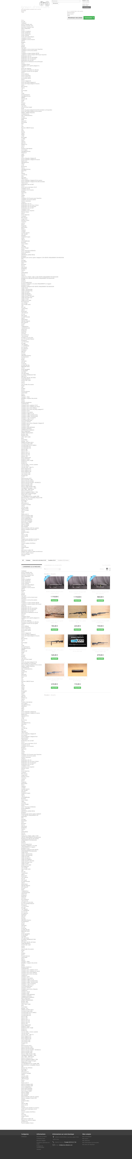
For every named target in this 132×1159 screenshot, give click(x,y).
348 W (23, 318)
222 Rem (23, 333)
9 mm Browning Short (26, 420)
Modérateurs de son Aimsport (28, 58)
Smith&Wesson (25, 114)
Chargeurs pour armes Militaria (29, 408)
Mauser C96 (24, 456)
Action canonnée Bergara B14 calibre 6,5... (77, 592)
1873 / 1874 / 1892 (25, 437)
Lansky (23, 223)
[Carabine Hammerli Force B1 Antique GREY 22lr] (100, 640)
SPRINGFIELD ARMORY (27, 430)
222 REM (23, 372)
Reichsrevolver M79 (26, 478)
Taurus (23, 87)
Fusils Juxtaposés (25, 32)
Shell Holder (24, 392)
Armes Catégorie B (26, 81)
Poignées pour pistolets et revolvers (30, 539)
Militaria (23, 395)
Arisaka (23, 530)
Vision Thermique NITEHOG (28, 250)
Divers (23, 30)
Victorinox (23, 221)
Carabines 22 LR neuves (27, 190)
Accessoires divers (26, 78)
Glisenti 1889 (24, 535)
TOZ (22, 548)
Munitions (23, 256)
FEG (22, 123)
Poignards (23, 225)
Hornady (23, 260)
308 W (23, 310)
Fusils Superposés (26, 34)
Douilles (23, 388)
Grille (107, 570)
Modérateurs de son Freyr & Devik (30, 205)
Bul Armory (24, 166)
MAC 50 (23, 143)
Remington (24, 261)
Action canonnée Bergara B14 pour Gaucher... (100, 592)
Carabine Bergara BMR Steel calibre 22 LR (54, 679)
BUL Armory (24, 86)
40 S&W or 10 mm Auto (27, 337)
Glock (22, 85)
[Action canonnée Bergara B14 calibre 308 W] (54, 582)
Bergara (23, 42)
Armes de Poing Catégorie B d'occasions (31, 111)
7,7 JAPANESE (25, 346)
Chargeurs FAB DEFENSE (28, 427)
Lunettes (23, 231)
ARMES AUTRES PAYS (27, 442)
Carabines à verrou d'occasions (29, 50)
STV (22, 271)
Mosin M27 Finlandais (26, 521)
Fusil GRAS (24, 439)
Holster (23, 401)
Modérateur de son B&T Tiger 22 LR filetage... (77, 679)
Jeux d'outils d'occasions (27, 384)
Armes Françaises (26, 75)
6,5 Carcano (24, 347)
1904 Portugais (25, 510)
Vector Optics (24, 243)
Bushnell (23, 242)
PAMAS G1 (24, 144)
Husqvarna (24, 118)
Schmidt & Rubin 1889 (26, 443)
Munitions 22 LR (25, 285)
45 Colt (23, 314)
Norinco (23, 541)
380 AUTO (24, 376)
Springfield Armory (25, 96)
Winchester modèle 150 (27, 550)
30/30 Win (23, 332)
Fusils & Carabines (26, 31)
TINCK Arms (24, 179)
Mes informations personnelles (90, 1142)
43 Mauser (24, 350)
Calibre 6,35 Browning (26, 290)
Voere (22, 544)
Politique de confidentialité (40, 1146)
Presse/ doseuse (25, 391)
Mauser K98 (24, 450)
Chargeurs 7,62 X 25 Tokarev (28, 417)
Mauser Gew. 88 (25, 453)
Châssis (23, 52)
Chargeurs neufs (25, 410)
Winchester (24, 267)
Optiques (23, 230)
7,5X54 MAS (24, 308)
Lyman (23, 381)
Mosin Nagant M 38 (26, 471)
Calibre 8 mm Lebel (26, 300)
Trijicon (23, 239)
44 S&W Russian (25, 317)
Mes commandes (86, 1136)
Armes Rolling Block (26, 518)
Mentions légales (41, 1140)
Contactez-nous (41, 1138)
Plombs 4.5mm (25, 212)
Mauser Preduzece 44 (26, 490)
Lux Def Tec (24, 174)
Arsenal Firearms (25, 94)
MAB (22, 119)
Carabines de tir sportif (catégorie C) (30, 65)
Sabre (22, 245)
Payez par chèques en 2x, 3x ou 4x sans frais (77, 650)
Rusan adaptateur (25, 252)
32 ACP (23, 323)
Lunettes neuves (25, 232)
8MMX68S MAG (25, 366)
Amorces (23, 253)
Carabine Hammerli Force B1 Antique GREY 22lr (100, 650)
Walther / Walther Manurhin (28, 112)
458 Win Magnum (25, 321)
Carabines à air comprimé (27, 210)
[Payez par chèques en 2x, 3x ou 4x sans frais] (77, 640)
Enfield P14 (24, 463)
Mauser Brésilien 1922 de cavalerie (30, 528)
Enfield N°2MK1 (25, 532)
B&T (22, 172)
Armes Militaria (25, 74)
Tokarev (23, 141)
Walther (23, 97)
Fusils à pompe (25, 35)
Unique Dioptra (25, 547)
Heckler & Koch (25, 220)
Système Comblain (26, 504)
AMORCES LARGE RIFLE (28, 254)
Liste (110, 570)
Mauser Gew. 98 (25, 455)
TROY (23, 67)
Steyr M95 (24, 501)
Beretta (23, 104)
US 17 (22, 477)
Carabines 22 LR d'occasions (28, 199)
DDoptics (23, 235)
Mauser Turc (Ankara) (26, 499)
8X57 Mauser (24, 322)
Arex (22, 101)
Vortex (23, 238)
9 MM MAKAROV (25, 379)
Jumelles (23, 246)
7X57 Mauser (24, 312)
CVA (22, 43)
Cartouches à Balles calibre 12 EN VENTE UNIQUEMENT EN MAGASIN (39, 277)
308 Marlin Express (26, 355)
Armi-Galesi (24, 150)
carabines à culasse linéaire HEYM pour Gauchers (34, 54)
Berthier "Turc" (24, 441)
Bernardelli (24, 137)
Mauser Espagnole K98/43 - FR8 (29, 492)
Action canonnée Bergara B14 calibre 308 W (54, 592)
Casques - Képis (25, 397)
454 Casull (24, 315)
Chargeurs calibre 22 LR (27, 419)
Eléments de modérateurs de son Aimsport (32, 61)
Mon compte (86, 1134)
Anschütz (23, 546)
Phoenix (23, 103)
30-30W (23, 279)
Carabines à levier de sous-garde (29, 71)
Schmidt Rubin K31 (26, 448)
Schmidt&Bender (25, 241)
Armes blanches (25, 214)
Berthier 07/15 (24, 435)
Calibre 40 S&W (25, 292)
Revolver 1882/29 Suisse (27, 127)
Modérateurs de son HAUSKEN (29, 57)
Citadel (23, 195)
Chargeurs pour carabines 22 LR (29, 405)
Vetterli (23, 506)
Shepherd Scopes (25, 237)
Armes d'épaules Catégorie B (28, 158)
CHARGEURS (25, 403)
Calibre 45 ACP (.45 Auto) (27, 296)
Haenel (23, 45)
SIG (22, 129)
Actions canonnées (26, 201)
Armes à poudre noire (26, 24)
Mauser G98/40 (25, 524)
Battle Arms (24, 161)
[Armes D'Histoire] (35, 5)
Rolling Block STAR (26, 495)
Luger (22, 154)
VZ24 (22, 512)
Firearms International (26, 148)
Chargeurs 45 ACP (26, 421)
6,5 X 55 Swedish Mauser (27, 339)
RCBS (23, 359)
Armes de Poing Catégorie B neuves (30, 83)
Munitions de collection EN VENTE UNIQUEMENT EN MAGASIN (37, 278)
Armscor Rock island (26, 107)
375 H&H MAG (25, 373)
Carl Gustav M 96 (25, 472)
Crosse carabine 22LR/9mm (28, 543)
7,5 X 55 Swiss (25, 341)
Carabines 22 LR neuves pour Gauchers (31, 198)
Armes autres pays (26, 76)
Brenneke (23, 264)
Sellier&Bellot (24, 272)
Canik (22, 93)
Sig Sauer (23, 47)
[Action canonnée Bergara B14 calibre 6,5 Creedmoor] (77, 582)
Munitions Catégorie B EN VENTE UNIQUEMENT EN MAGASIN (37, 286)
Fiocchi (23, 274)
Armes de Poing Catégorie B (28, 82)
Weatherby (24, 268)
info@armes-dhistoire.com (65, 1145)
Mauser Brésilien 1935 (26, 484)
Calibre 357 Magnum (26, 294)
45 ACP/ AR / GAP (26, 380)
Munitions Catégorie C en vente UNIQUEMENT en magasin (36, 283)
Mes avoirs (85, 1138)
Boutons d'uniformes (26, 402)
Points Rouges (25, 248)
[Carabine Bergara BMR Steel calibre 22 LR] (54, 670)
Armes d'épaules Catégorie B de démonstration (33, 181)
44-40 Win (23, 363)
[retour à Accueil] (22, 560)
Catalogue (23, 23)
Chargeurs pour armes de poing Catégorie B (32, 409)
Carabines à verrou (26, 38)
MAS (22, 438)
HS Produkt (24, 90)
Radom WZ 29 (25, 514)
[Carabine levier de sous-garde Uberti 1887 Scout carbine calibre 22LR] (54, 611)
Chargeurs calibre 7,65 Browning (29, 416)
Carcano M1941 (25, 466)
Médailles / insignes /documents (29, 398)
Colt (22, 126)
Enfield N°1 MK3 (25, 459)
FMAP (23, 134)
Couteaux (23, 216)
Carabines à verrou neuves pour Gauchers (32, 49)
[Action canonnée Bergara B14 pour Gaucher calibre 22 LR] (100, 582)
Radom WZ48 (24, 508)
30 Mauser (24, 330)
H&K (22, 156)
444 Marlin (24, 361)
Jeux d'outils (24, 303)
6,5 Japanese (24, 348)
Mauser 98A (24, 449)
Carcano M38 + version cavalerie (29, 464)
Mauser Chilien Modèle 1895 (28, 486)
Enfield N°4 (24, 461)
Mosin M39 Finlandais (26, 519)
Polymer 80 (24, 99)
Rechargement (25, 301)
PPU (22, 259)
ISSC (22, 194)
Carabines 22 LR (25, 188)
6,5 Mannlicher (25, 357)
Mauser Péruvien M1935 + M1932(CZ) (31, 482)
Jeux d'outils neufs (26, 304)
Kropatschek (24, 475)
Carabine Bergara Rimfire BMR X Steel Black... (100, 621)
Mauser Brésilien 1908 (26, 479)
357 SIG (23, 307)
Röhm (22, 155)
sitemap (39, 1149)
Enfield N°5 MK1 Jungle (27, 460)
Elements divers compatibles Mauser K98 (31, 497)
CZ (22, 89)
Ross (22, 533)
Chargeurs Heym (25, 64)
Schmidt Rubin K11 (26, 446)
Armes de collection (26, 68)
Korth (22, 108)
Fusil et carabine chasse (27, 553)
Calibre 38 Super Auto (26, 297)
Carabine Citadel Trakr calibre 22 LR (77, 621)
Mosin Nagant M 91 (26, 468)
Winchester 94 (24, 503)
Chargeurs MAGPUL (26, 428)
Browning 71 (24, 500)
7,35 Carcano (24, 336)
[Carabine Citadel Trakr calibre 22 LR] (77, 611)
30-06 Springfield (25, 369)
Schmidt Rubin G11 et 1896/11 (28, 445)
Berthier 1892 (24, 434)
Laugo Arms (24, 219)
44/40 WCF (24, 329)
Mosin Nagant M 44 (26, 470)
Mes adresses (86, 1140)
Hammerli (23, 121)
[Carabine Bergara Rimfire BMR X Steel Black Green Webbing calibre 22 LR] (100, 611)
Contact (23, 555)
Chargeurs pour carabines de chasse (30, 406)
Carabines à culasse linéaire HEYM (30, 53)
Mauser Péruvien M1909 (27, 481)
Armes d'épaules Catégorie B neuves (30, 159)
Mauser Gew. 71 (25, 452)
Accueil (23, 21)
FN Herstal (24, 122)
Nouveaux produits (42, 1136)
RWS (22, 263)
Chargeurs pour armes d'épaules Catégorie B (32, 423)
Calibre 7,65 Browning (26, 289)
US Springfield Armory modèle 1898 (30, 496)
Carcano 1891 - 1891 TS (27, 467)
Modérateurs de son (26, 56)
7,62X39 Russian (25, 328)
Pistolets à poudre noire (27, 25)
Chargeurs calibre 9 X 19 (27, 413)
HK (22, 92)
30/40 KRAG (24, 319)
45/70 (22, 325)
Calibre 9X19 (24, 288)
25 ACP (23, 352)
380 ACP (23, 351)
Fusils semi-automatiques (27, 36)
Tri (45, 569)
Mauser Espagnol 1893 (27, 515)
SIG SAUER (24, 234)
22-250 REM (24, 370)
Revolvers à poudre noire (27, 27)
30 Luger (23, 343)
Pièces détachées (25, 28)
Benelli (23, 46)
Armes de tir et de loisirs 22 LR (29, 187)
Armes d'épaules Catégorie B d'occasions (31, 180)
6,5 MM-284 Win (25, 365)
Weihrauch (24, 152)
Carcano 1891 (24, 507)
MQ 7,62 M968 (25, 525)
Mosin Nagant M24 (26, 457)
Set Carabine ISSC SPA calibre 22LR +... (54, 650)
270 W (23, 358)
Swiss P (23, 275)
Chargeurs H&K (25, 426)
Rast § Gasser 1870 (26, 522)
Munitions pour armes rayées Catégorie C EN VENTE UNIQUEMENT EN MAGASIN (42, 257)
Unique (23, 116)
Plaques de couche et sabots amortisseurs (32, 551)
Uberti (22, 133)
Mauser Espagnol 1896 (27, 517)
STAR (22, 136)
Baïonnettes (24, 227)
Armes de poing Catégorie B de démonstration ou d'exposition (36, 110)
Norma (23, 265)
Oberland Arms (25, 162)
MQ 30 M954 (24, 526)
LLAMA (23, 139)
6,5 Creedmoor (25, 334)
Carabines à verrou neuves (28, 39)
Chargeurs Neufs (25, 424)
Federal (23, 270)
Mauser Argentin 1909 (26, 485)
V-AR (22, 165)
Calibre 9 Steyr (25, 299)
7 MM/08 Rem (24, 326)
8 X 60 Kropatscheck (26, 282)
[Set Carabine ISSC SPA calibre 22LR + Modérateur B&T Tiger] (54, 640)
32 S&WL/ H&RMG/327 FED (28, 374)
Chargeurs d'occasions (27, 412)
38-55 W (23, 281)
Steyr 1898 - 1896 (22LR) (27, 489)
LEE (22, 306)
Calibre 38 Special (25, 293)
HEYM (23, 41)
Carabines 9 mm (25, 209)
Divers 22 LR (24, 536)
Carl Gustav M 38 (25, 474)
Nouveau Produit (25, 554)
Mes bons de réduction (88, 1144)
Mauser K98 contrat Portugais (28, 493)
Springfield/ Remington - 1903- (28, 488)
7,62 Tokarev (24, 344)
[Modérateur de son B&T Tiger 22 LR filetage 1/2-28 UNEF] (77, 670)
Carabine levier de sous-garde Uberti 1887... (54, 621)
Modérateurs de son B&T (27, 60)
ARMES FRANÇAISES (27, 432)
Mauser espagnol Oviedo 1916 (29, 529)
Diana (22, 196)
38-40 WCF (24, 311)
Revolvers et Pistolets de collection (30, 70)
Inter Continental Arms (26, 115)
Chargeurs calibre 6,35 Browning (29, 415)
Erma (22, 147)
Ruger (22, 100)
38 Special (24, 340)
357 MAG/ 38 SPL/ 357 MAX (28, 377)
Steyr (22, 130)
